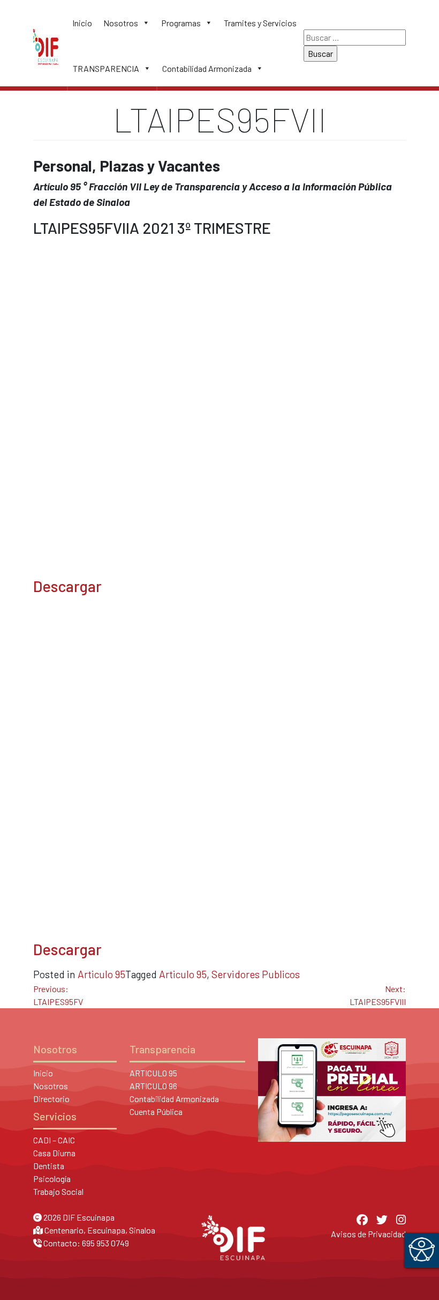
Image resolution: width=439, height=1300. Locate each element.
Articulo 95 (101, 974)
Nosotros (120, 23)
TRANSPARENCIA (106, 68)
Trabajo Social (58, 1191)
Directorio (51, 1099)
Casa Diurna (54, 1153)
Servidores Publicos (255, 974)
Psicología (52, 1178)
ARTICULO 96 (153, 1086)
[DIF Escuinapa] (45, 45)
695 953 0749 (105, 1243)
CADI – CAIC (54, 1140)
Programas (181, 23)
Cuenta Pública (156, 1111)
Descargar (67, 586)
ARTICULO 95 (153, 1073)
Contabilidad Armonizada (207, 68)
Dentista (48, 1166)
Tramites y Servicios (260, 23)
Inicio (82, 23)
